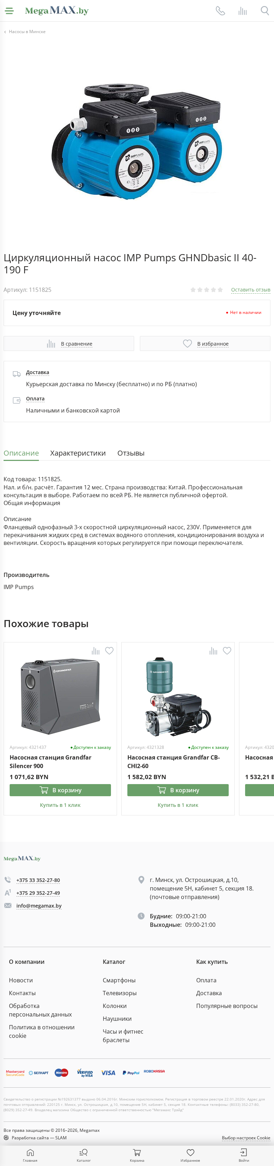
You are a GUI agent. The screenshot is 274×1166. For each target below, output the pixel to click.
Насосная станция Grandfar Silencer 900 (50, 761)
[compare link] (242, 10)
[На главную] (57, 10)
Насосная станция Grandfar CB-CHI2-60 (173, 761)
